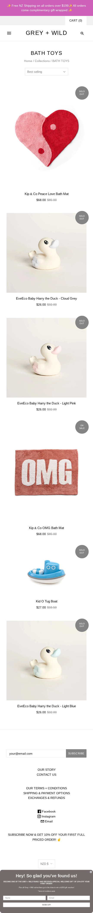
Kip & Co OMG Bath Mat (46, 528)
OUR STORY (47, 769)
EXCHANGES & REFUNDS (46, 798)
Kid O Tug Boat (46, 601)
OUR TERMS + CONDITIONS (46, 788)
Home (28, 61)
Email (48, 821)
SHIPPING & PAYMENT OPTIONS (46, 793)
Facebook (48, 811)
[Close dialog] (91, 872)
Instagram (48, 816)
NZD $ (44, 863)
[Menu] (9, 33)
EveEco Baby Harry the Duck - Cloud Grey (46, 298)
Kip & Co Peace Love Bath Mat (47, 194)
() (75, 20)
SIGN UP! (46, 905)
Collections (42, 61)
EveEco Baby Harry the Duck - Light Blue (46, 706)
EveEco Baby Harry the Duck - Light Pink (46, 403)
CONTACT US (46, 774)
